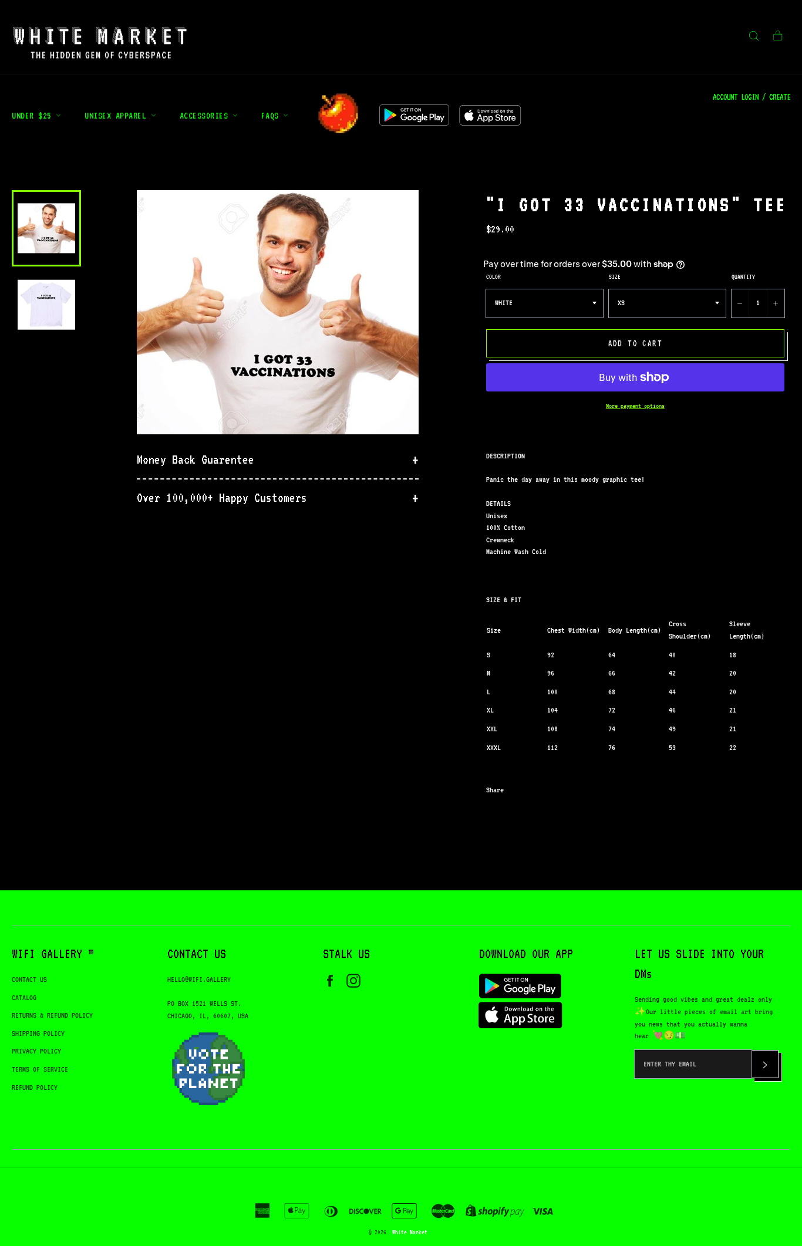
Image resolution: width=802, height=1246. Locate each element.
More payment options (635, 406)
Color (493, 276)
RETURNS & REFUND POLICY (52, 1015)
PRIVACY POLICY (36, 1050)
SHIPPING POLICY (38, 1033)
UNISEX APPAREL (118, 115)
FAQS (272, 115)
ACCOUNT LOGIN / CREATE (751, 97)
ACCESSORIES (206, 115)
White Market (409, 1231)
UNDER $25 (34, 115)
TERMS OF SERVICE (40, 1069)
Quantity (743, 276)
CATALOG (24, 997)
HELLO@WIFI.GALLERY (199, 979)
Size (615, 276)
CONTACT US (29, 979)
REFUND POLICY (35, 1087)
